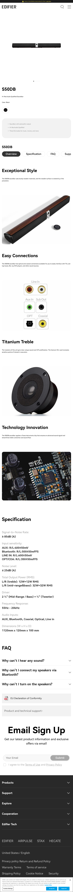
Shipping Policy (11, 873)
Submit (59, 757)
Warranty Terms (11, 867)
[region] (36, 884)
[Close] (70, 880)
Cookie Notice (34, 873)
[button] (33, 81)
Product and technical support (23, 710)
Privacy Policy (54, 764)
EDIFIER (7, 841)
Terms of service (36, 867)
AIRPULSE (25, 841)
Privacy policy (10, 861)
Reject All (63, 888)
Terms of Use (32, 764)
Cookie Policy (48, 885)
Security (54, 873)
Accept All (51, 888)
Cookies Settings (8, 888)
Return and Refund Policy (34, 861)
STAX (41, 841)
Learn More (48, 1)
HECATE (55, 841)
